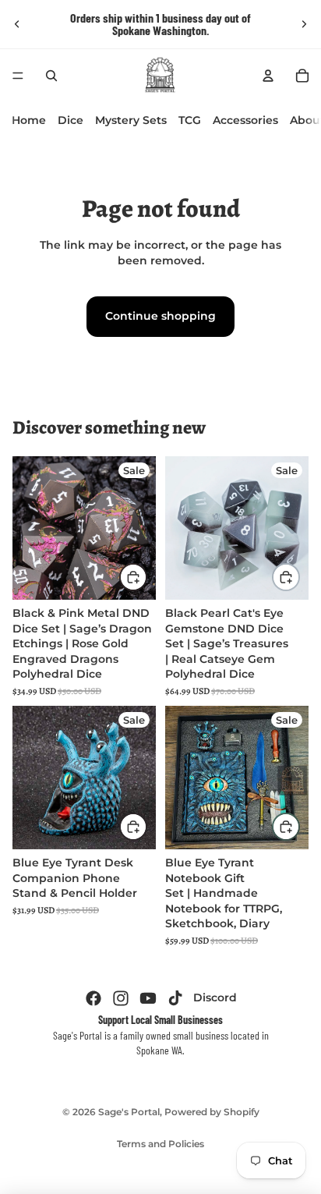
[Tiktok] (175, 998)
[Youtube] (148, 998)
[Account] (268, 75)
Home (29, 120)
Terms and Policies (160, 1144)
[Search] (51, 75)
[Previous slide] (17, 24)
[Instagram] (120, 998)
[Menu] (18, 76)
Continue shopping (160, 316)
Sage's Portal (129, 1112)
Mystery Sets (131, 120)
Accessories (245, 120)
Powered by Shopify (211, 1112)
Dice (70, 120)
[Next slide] (304, 24)
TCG (189, 120)
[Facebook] (93, 998)
